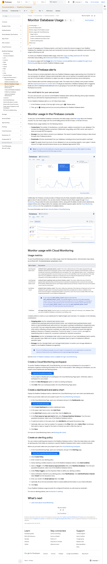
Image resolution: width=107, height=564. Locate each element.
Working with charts (60, 432)
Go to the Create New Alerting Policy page (45, 453)
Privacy (31, 560)
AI (24, 11)
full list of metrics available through (55, 357)
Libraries (26, 541)
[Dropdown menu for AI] (27, 11)
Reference (49, 11)
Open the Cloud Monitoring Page (42, 373)
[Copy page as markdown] (70, 20)
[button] (10, 26)
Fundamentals (14, 11)
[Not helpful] (94, 16)
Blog (86, 2)
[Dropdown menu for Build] (22, 2)
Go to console (95, 2)
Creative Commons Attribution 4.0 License (73, 517)
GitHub (26, 544)
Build (18, 2)
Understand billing (57, 58)
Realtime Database (24, 7)
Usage (78, 118)
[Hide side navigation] (20, 561)
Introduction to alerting (55, 491)
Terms (26, 560)
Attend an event (54, 544)
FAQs (77, 547)
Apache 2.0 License (39, 518)
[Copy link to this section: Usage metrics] (44, 256)
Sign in (103, 2)
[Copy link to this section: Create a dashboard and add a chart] (66, 390)
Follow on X (53, 539)
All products (85, 553)
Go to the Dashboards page (41, 403)
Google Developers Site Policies (63, 518)
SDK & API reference (29, 536)
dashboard (72, 56)
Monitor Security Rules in (57, 209)
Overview (5, 11)
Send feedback (89, 20)
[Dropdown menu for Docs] (38, 2)
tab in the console (56, 61)
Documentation (8, 7)
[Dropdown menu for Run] (30, 2)
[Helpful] (92, 16)
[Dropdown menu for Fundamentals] (20, 11)
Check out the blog (55, 533)
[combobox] (57, 2)
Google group (80, 539)
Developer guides (29, 533)
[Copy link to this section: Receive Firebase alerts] (57, 70)
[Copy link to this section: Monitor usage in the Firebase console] (75, 114)
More (42, 2)
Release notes (80, 541)
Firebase (30, 15)
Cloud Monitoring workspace (71, 397)
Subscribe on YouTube (56, 541)
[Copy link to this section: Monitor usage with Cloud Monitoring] (75, 251)
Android (45, 553)
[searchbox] (11, 16)
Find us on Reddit (55, 536)
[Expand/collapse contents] (38, 25)
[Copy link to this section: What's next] (44, 498)
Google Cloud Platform (72, 553)
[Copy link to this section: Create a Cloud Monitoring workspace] (68, 362)
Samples (58, 11)
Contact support (80, 533)
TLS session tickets (76, 331)
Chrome (53, 553)
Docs (34, 2)
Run (26, 2)
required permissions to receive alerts (44, 84)
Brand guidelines (80, 544)
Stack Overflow (80, 536)
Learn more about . (42, 503)
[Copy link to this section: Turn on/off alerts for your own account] (60, 92)
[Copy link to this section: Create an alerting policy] (54, 438)
